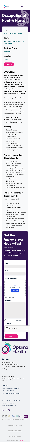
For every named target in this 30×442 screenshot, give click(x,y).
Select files (15, 290)
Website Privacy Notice (15, 425)
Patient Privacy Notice (15, 431)
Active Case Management (10, 364)
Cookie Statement (15, 436)
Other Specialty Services (9, 381)
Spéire (21, 440)
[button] (25, 6)
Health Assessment (8, 362)
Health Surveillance (8, 376)
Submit (11, 336)
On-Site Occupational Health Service (13, 379)
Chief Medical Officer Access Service (13, 366)
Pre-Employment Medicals (10, 369)
